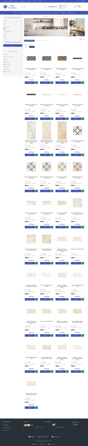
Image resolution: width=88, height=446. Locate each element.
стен (27, 46)
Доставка (40, 1)
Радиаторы (64, 12)
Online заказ (5, 430)
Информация (22, 1)
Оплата (34, 1)
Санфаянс (40, 12)
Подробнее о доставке (60, 427)
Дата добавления (40, 40)
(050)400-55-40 (53, 6)
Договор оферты (6, 427)
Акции (5, 1)
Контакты (29, 1)
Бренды (10, 1)
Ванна (33, 12)
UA (79, 1)
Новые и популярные (29, 40)
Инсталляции (48, 12)
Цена (48, 40)
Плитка (15, 12)
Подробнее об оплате (39, 427)
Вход (83, 1)
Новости (16, 1)
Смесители (56, 12)
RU (77, 1)
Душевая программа (24, 12)
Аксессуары (72, 12)
